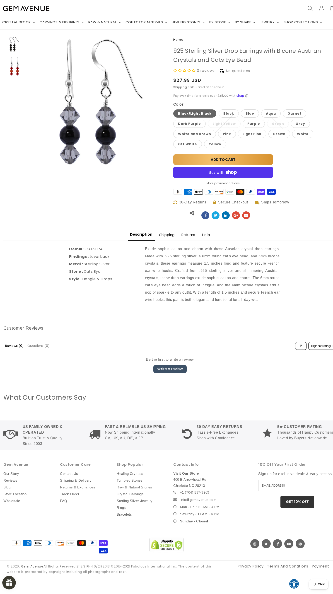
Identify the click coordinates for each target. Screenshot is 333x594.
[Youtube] (288, 543)
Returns (188, 234)
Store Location (15, 494)
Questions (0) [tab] (38, 345)
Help (206, 234)
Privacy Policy (250, 566)
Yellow (215, 144)
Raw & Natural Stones (134, 487)
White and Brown (194, 134)
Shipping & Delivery (76, 480)
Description (141, 234)
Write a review (170, 369)
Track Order (70, 494)
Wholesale (11, 501)
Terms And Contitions (287, 566)
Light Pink (252, 134)
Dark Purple (189, 123)
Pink (227, 134)
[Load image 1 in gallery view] (14, 44)
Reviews (10, 480)
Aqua (271, 113)
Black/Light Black (195, 113)
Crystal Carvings (130, 494)
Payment (320, 566)
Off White (187, 144)
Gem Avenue (32, 566)
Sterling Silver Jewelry (135, 501)
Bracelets (124, 514)
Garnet (294, 113)
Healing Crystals (130, 474)
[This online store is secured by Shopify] (166, 545)
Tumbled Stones (129, 480)
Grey (300, 123)
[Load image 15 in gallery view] (14, 66)
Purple (253, 123)
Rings (121, 507)
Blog (6, 487)
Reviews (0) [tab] (14, 345)
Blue (250, 113)
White (303, 134)
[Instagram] (254, 543)
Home (178, 39)
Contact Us (69, 474)
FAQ (63, 501)
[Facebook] (277, 543)
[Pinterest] (300, 543)
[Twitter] (266, 543)
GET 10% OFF (297, 501)
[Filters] (300, 346)
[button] (61, 22)
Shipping (180, 87)
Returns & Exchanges (77, 487)
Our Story (11, 474)
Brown (279, 134)
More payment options (223, 183)
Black (228, 113)
